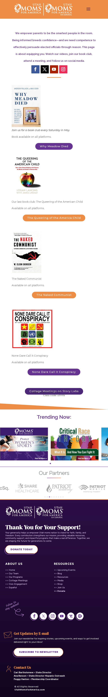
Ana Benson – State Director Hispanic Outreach (39, 675)
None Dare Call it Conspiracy (54, 372)
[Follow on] (72, 69)
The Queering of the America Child (54, 217)
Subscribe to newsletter (38, 651)
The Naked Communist (54, 295)
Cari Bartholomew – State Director (32, 672)
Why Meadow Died (54, 146)
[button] (48, 463)
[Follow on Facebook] (35, 69)
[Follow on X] (45, 69)
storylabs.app (68, 392)
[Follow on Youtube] (54, 69)
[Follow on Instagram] (63, 69)
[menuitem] (10, 570)
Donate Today (22, 549)
